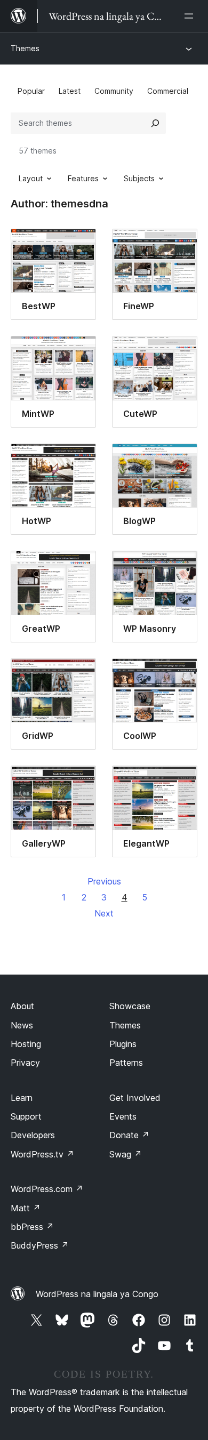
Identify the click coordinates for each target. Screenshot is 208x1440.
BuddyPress (40, 1245)
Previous (104, 881)
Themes (25, 48)
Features (83, 178)
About (22, 1006)
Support (26, 1116)
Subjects (139, 178)
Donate (129, 1135)
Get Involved (135, 1097)
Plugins (123, 1044)
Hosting (26, 1044)
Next (104, 913)
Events (123, 1116)
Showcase (129, 1006)
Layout (31, 178)
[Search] (155, 123)
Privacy (25, 1062)
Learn (22, 1097)
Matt (26, 1208)
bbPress (32, 1226)
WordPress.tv (42, 1154)
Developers (33, 1135)
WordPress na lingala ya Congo (97, 1294)
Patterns (126, 1062)
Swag (125, 1154)
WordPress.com (47, 1189)
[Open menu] (191, 16)
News (22, 1025)
